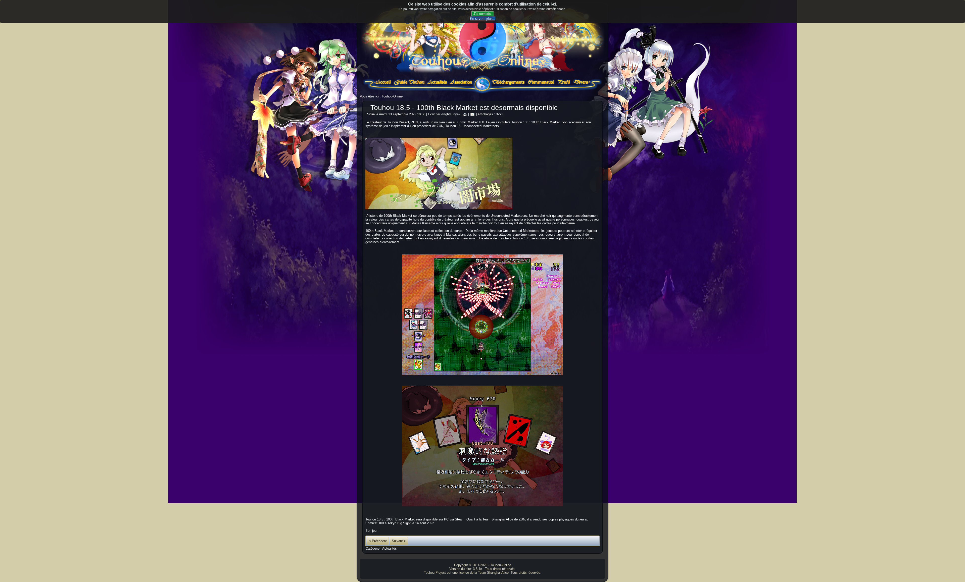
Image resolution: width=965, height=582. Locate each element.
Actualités (389, 548)
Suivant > (399, 541)
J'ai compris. (482, 14)
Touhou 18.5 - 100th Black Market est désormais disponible (464, 108)
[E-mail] (472, 114)
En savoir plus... (482, 18)
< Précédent (378, 541)
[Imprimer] (464, 114)
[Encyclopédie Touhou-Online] (409, 84)
